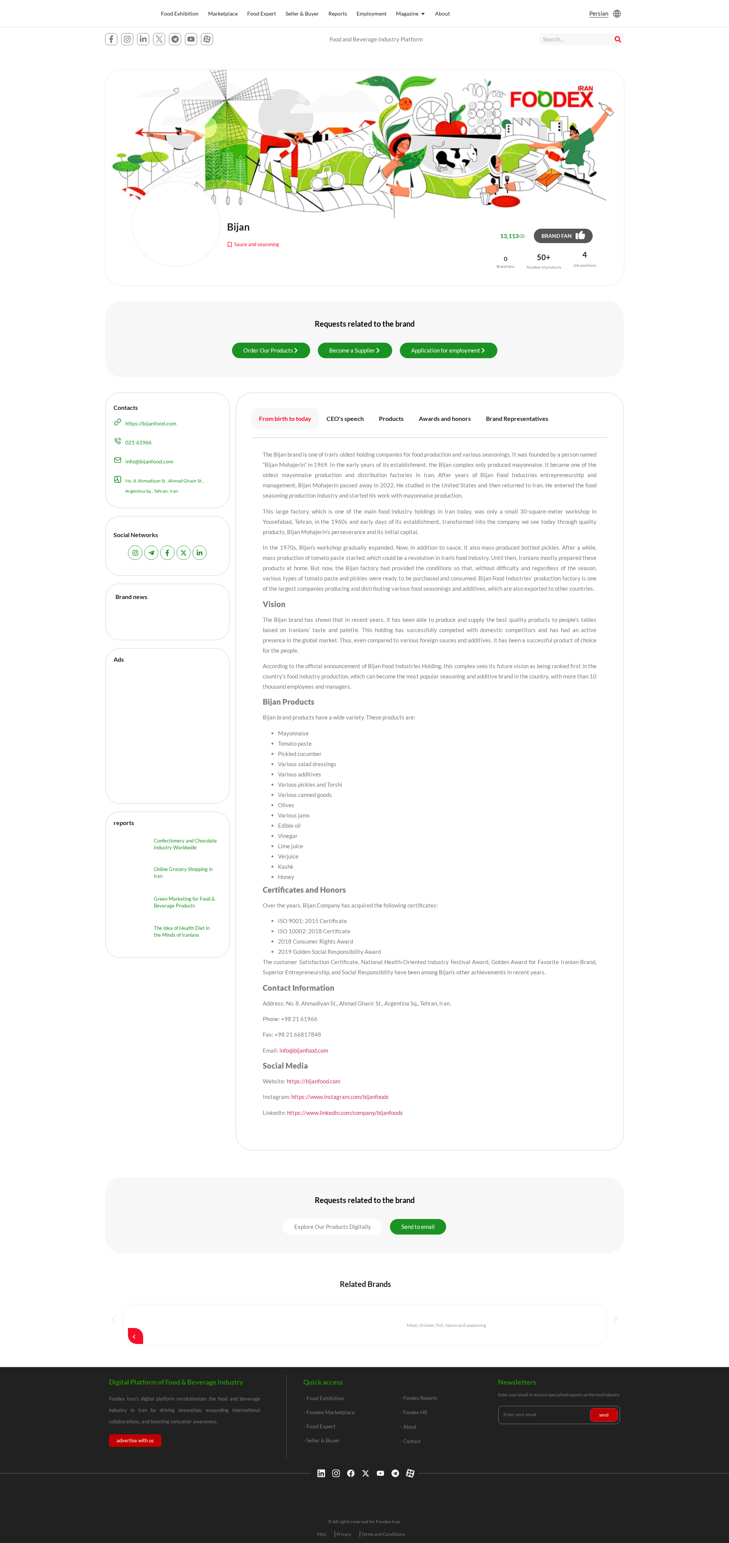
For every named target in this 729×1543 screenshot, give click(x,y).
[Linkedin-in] (143, 39)
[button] (332, 1227)
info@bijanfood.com (303, 1050)
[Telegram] (175, 39)
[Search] (618, 39)
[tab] (285, 418)
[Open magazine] (423, 13)
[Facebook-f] (111, 39)
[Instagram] (127, 39)
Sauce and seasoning (256, 244)
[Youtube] (191, 39)
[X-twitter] (364, 1473)
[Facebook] (349, 1473)
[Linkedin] (320, 1473)
